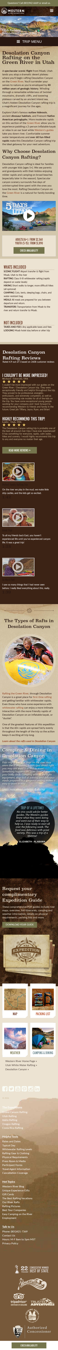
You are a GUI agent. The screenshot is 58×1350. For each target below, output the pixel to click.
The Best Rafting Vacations (17, 1198)
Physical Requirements (15, 1157)
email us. (46, 3)
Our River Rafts (11, 1202)
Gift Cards (8, 1194)
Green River (16, 81)
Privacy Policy (10, 1243)
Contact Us (8, 1235)
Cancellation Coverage (15, 1173)
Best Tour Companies (14, 1210)
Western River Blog (13, 1186)
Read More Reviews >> (19, 450)
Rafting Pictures (11, 1206)
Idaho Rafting (9, 1120)
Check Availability (29, 1345)
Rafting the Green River (15, 693)
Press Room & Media (14, 1161)
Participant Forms (12, 1165)
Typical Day (8, 1145)
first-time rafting (42, 697)
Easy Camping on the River (17, 1214)
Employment (9, 1218)
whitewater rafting (12, 707)
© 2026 (5, 1098)
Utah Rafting (9, 1116)
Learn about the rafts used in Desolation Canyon (28, 741)
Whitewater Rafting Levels (17, 1149)
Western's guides (44, 130)
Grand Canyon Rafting (14, 1112)
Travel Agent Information (16, 1169)
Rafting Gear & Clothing (15, 1153)
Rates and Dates (11, 1141)
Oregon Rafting (10, 1124)
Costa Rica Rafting (12, 1128)
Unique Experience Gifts (16, 1190)
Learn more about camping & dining (23, 789)
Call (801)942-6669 (29, 3)
